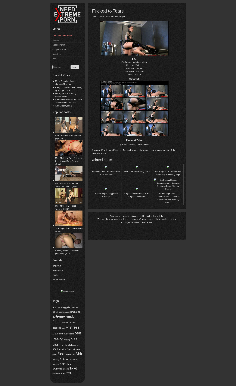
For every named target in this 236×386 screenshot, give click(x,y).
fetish (56, 322)
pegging (67, 340)
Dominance (64, 312)
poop (55, 349)
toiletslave (56, 373)
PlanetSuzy (57, 270)
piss (73, 339)
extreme (58, 316)
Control (74, 307)
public (54, 355)
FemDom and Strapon (62, 35)
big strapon (144, 150)
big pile (66, 307)
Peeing (55, 40)
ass (60, 307)
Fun (66, 322)
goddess (56, 327)
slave (74, 359)
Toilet (73, 368)
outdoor (70, 334)
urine (63, 373)
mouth (54, 334)
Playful (67, 345)
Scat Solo (56, 54)
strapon (69, 364)
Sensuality (70, 355)
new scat (62, 333)
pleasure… (75, 345)
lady (63, 328)
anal (54, 307)
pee (78, 333)
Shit (78, 354)
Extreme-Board (59, 279)
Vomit (54, 58)
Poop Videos (73, 349)
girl (70, 322)
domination (74, 312)
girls (73, 322)
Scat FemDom (59, 45)
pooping (62, 349)
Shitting (65, 359)
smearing (55, 364)
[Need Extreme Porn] (67, 22)
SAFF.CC (56, 266)
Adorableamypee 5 (63, 106)
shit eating (55, 360)
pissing (57, 344)
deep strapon (156, 150)
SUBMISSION (60, 368)
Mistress (72, 327)
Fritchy (55, 275)
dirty (55, 311)
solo (62, 364)
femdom (71, 316)
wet (69, 373)
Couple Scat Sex (59, 49)
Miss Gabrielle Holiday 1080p (137, 171)
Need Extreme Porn (144, 222)
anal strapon (132, 150)
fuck (63, 322)
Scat (61, 354)
